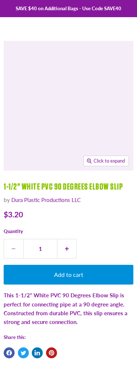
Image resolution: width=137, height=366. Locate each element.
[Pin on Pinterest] (51, 352)
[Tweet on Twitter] (23, 352)
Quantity (13, 231)
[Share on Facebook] (9, 352)
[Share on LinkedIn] (37, 352)
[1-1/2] (15, 187)
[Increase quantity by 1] (67, 249)
